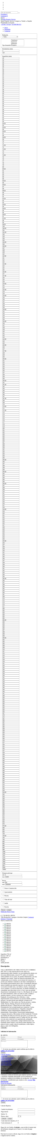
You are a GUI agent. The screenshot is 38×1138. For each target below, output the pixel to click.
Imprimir (9, 919)
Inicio (6, 27)
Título (12, 912)
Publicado (4, 912)
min (3, 875)
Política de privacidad (7, 1058)
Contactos (7, 31)
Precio (9, 912)
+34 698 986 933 (16, 24)
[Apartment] (17, 42)
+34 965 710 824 (6, 24)
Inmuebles (7, 29)
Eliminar (3, 919)
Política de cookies (6, 1059)
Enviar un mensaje (6, 1083)
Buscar (3, 910)
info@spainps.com (6, 1064)
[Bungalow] (17, 45)
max (3, 877)
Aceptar (30, 1080)
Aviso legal (4, 1056)
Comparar (31, 917)
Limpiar (9, 910)
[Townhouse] (17, 40)
